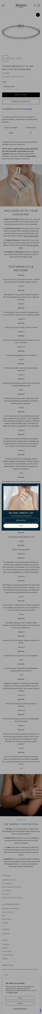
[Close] (38, 485)
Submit (21, 526)
